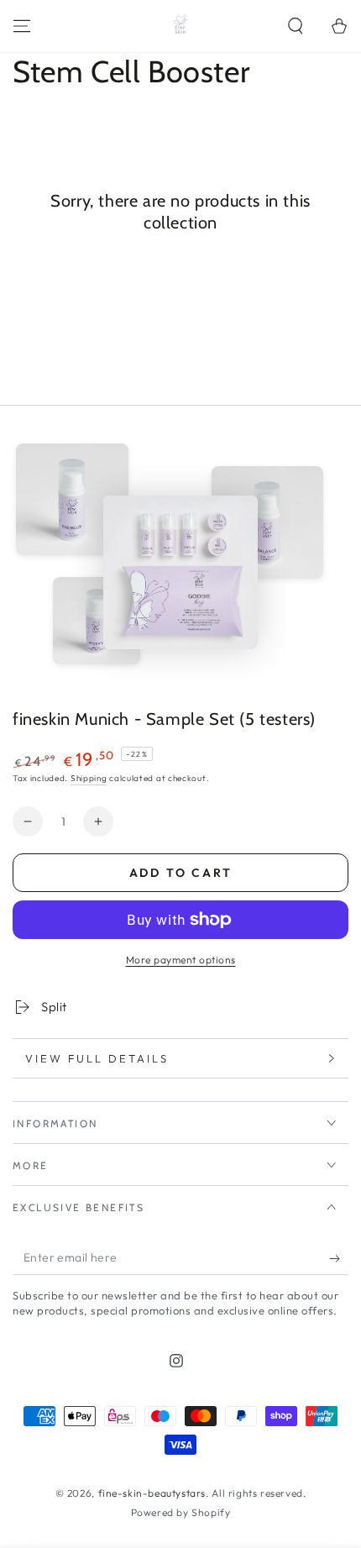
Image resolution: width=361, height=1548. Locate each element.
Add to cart (181, 872)
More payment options (181, 959)
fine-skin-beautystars (152, 1493)
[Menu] (22, 26)
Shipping (89, 778)
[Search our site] (295, 26)
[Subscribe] (338, 1258)
